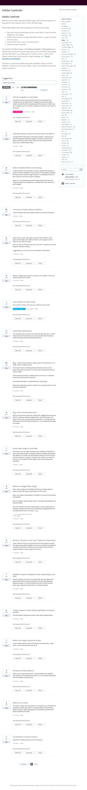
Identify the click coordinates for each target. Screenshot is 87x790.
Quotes (64, 117)
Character (64, 49)
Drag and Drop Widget (67, 66)
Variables (64, 155)
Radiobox (64, 120)
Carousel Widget (66, 45)
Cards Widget (65, 42)
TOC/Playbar (65, 150)
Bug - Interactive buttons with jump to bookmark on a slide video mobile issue (34, 364)
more (36, 510)
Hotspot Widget (66, 73)
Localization (65, 101)
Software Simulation (67, 127)
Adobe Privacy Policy (72, 785)
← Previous (23, 764)
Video (63, 159)
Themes (64, 141)
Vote (6, 102)
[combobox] (71, 169)
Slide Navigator (65, 124)
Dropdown (65, 68)
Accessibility (65, 28)
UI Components (66, 152)
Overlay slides (65, 105)
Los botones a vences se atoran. (25, 737)
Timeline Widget (66, 148)
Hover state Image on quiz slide (25, 448)
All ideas (64, 24)
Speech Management (67, 129)
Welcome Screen (66, 162)
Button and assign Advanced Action (27, 640)
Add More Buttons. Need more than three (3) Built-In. (34, 133)
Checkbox (64, 52)
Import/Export (65, 77)
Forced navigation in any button (25, 97)
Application (65, 33)
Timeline (64, 143)
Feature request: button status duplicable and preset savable (33, 611)
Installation (64, 82)
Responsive (64, 122)
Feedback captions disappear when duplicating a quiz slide (34, 575)
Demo (63, 59)
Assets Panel (65, 35)
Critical (41, 121)
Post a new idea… (66, 21)
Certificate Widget (66, 47)
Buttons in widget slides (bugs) (25, 486)
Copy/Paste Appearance (22, 331)
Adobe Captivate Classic (71, 179)
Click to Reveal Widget (67, 54)
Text (63, 136)
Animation (64, 31)
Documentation (66, 63)
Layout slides (65, 94)
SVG (63, 131)
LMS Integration (66, 98)
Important (30, 121)
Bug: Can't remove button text (24, 412)
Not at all (19, 121)
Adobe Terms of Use (61, 785)
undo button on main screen (24, 302)
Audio (63, 38)
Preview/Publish (66, 110)
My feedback (44, 90)
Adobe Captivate (70, 177)
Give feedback (69, 174)
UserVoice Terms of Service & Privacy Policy (45, 785)
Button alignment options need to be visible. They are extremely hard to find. (34, 276)
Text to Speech (65, 138)
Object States (65, 103)
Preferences (65, 108)
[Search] (81, 169)
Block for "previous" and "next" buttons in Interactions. (34, 540)
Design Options (66, 61)
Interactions (65, 89)
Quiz (63, 115)
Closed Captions (66, 56)
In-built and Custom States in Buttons (27, 209)
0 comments (16, 254)
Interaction (64, 87)
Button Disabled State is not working (27, 167)
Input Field (65, 80)
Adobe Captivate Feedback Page (26, 785)
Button (33, 112)
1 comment (15, 146)
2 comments (27, 112)
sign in (75, 9)
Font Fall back (65, 70)
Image (63, 75)
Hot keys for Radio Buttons (23, 670)
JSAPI (63, 91)
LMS (63, 96)
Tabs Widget (65, 134)
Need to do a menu (20, 702)
